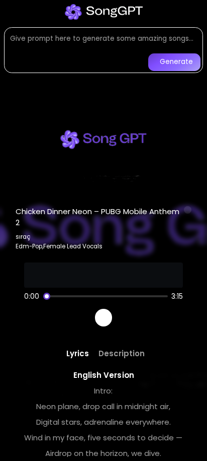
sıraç (23, 237)
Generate (176, 62)
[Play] (104, 317)
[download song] (188, 210)
